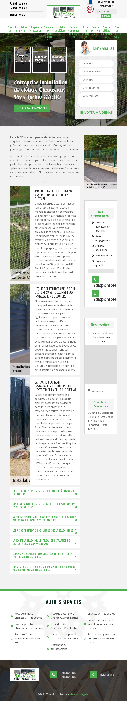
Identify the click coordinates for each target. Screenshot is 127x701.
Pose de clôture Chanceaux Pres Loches (64, 626)
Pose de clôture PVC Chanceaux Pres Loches (64, 615)
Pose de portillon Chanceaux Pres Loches (28, 626)
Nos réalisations (31, 108)
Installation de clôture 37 (60, 30)
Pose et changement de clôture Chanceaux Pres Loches (101, 638)
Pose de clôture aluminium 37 (106, 32)
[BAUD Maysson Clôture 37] (63, 12)
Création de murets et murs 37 (48, 34)
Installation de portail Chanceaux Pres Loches (64, 636)
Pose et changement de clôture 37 (74, 32)
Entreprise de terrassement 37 (35, 30)
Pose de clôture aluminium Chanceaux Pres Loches (27, 638)
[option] (22, 60)
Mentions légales (80, 694)
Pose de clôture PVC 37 (117, 32)
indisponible (20, 3)
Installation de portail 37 (21, 30)
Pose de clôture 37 (10, 32)
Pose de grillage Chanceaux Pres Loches (28, 615)
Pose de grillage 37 (86, 32)
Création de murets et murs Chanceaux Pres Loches (100, 624)
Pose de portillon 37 (95, 30)
